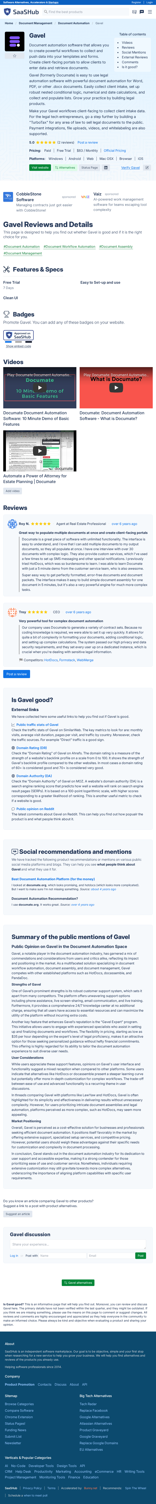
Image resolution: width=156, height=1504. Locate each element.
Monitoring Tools (52, 1477)
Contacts (44, 1384)
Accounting (83, 1471)
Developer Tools (41, 1466)
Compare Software (19, 1410)
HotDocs (51, 660)
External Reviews (135, 57)
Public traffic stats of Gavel (37, 725)
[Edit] (147, 167)
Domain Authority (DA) (34, 776)
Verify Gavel (130, 168)
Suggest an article (18, 1214)
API (84, 1384)
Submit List (13, 1436)
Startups (53, 2)
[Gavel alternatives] (14, 41)
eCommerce (104, 1471)
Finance (74, 1477)
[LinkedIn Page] (106, 167)
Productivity (43, 1471)
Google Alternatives (94, 1417)
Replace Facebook (94, 1410)
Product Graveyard (94, 1430)
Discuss (60, 1384)
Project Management (20, 1477)
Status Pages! (15, 1423)
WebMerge (85, 660)
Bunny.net (90, 1488)
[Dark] (28, 342)
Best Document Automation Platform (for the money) (53, 879)
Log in (14, 1255)
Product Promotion (20, 1384)
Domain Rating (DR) (31, 748)
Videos (127, 42)
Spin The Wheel (135, 1488)
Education (91, 1477)
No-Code (18, 1466)
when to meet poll (35, 1495)
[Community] (141, 11)
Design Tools (67, 1466)
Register (136, 2)
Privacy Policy (32, 1488)
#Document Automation (22, 246)
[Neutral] (18, 342)
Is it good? (130, 67)
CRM (8, 1471)
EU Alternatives (91, 1449)
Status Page (89, 167)
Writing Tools (134, 1471)
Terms (51, 1488)
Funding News (15, 1430)
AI (6, 1466)
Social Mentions (134, 52)
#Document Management (23, 253)
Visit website (40, 167)
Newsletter (13, 1443)
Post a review (88, 142)
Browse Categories (19, 1404)
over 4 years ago (82, 904)
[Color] (8, 342)
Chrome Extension (19, 1417)
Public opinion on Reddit (35, 809)
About (74, 1384)
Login (149, 2)
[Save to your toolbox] (14, 56)
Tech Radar (88, 1404)
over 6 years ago (124, 524)
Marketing (63, 1471)
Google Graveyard (94, 1436)
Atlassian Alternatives (96, 1423)
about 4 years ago (103, 889)
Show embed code (18, 346)
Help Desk (23, 1471)
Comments (130, 62)
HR (119, 1471)
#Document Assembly (116, 246)
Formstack (67, 660)
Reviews (128, 47)
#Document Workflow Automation (69, 246)
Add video (13, 491)
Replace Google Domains (99, 1443)
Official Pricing (115, 150)
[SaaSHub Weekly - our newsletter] (134, 11)
